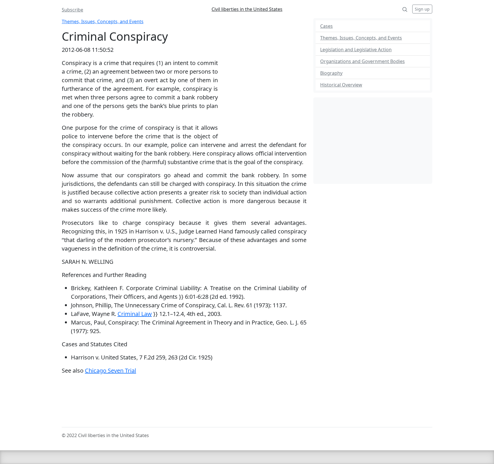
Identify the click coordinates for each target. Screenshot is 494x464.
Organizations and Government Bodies (362, 61)
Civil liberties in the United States (247, 9)
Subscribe (72, 10)
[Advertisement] (262, 96)
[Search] (404, 9)
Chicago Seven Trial (110, 370)
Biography (331, 73)
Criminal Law (134, 314)
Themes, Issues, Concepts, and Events (103, 21)
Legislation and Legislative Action (356, 49)
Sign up (422, 9)
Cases (326, 26)
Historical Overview (341, 85)
